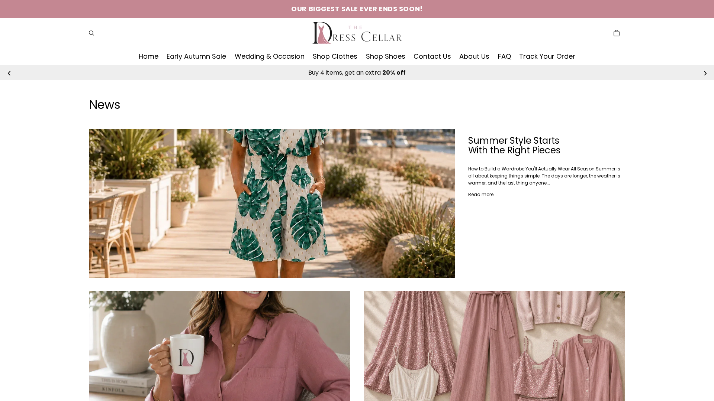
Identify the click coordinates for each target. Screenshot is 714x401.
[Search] (91, 33)
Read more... (482, 194)
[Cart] (616, 33)
